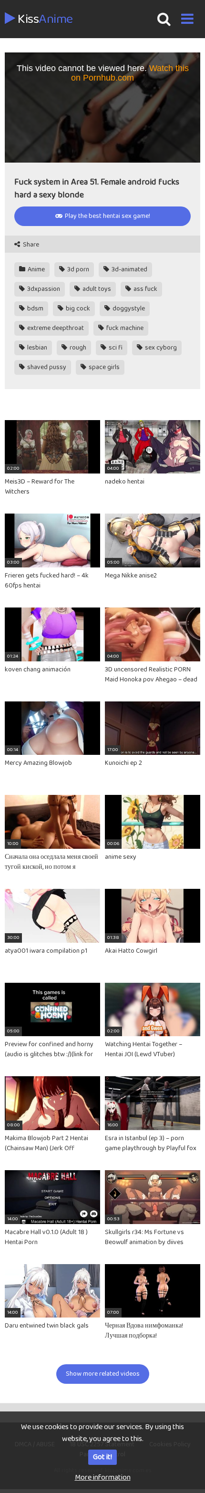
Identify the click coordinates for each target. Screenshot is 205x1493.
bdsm (34, 308)
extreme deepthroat (55, 328)
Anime (35, 269)
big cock (77, 308)
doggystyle (128, 308)
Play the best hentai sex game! (106, 216)
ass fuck (144, 289)
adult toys (96, 289)
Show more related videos (103, 1374)
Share (30, 245)
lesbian (36, 347)
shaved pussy (46, 367)
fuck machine (124, 328)
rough (77, 347)
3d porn (77, 269)
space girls (103, 367)
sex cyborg (160, 347)
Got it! (102, 1457)
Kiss (44, 20)
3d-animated (128, 269)
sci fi (115, 347)
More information (103, 1477)
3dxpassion (43, 289)
